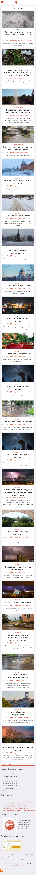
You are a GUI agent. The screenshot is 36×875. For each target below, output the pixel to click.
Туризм (22, 804)
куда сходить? (23, 808)
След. (9, 764)
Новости (18, 178)
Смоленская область (13, 804)
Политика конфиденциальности (18, 857)
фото (23, 810)
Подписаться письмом (12, 849)
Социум (18, 29)
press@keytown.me (18, 865)
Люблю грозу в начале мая (18, 602)
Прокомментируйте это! (21, 78)
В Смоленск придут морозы (18, 285)
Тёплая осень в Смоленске (18, 353)
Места (18, 67)
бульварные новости (21, 806)
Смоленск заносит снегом (18, 215)
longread (5, 800)
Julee (11, 186)
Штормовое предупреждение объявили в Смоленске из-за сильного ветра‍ (18, 492)
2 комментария (19, 680)
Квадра (12, 802)
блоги (13, 806)
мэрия (5, 810)
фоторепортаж (30, 810)
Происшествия (18, 107)
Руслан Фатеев (15, 40)
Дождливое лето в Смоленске (18, 421)
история (16, 808)
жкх (13, 808)
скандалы (19, 810)
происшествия (11, 810)
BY (11, 78)
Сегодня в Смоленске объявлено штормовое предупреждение (18, 637)
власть (9, 808)
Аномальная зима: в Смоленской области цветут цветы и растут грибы (18, 72)
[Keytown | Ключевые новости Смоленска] (18, 2)
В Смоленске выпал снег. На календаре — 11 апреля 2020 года (18, 34)
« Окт (4, 790)
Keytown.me (6, 855)
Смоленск (23, 802)
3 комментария (26, 40)
